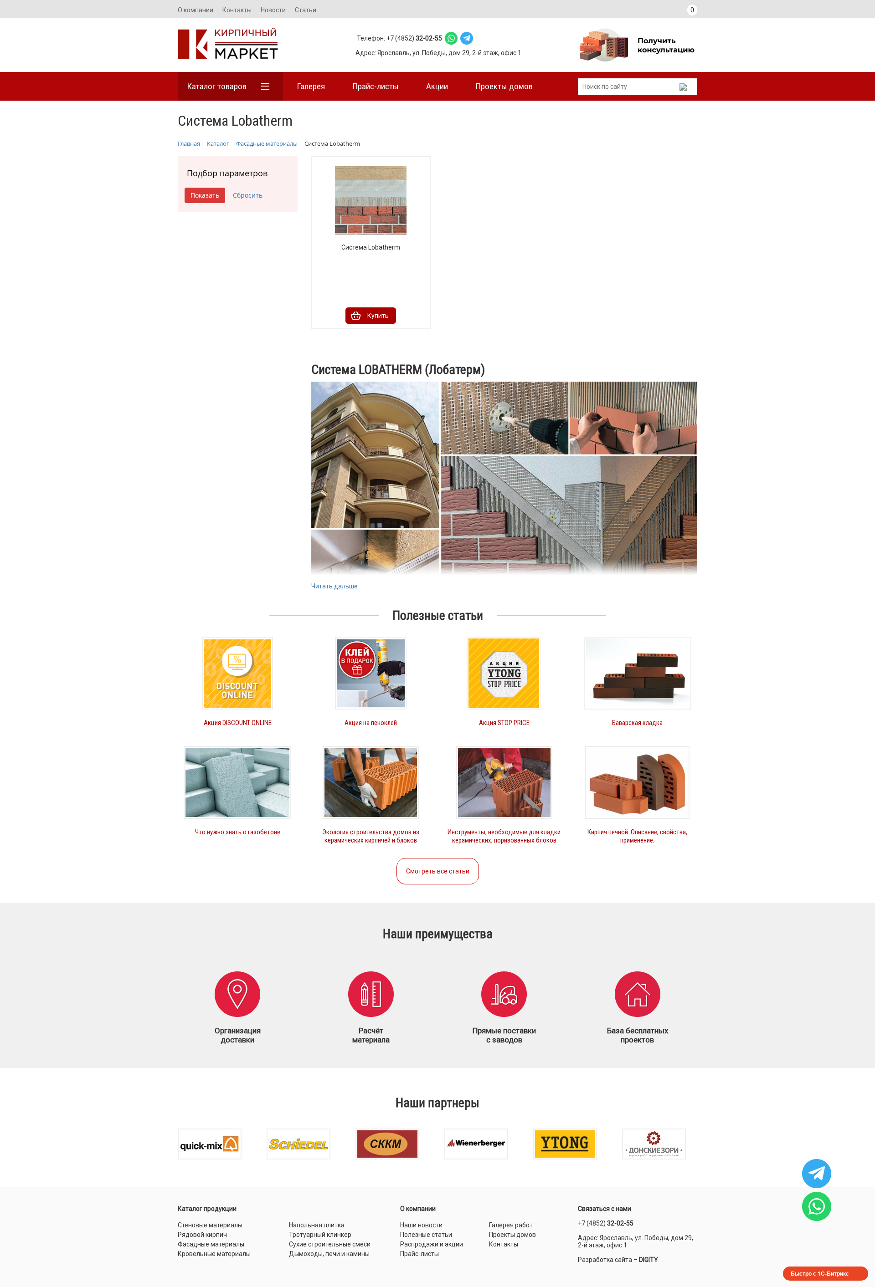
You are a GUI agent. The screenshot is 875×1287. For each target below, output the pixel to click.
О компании (195, 10)
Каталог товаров (217, 86)
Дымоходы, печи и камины (329, 1253)
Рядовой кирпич (202, 1234)
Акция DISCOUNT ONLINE (238, 723)
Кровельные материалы (214, 1253)
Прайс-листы (375, 86)
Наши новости (421, 1225)
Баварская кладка (637, 723)
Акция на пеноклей (371, 723)
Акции (437, 86)
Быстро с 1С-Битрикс (820, 1273)
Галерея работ (511, 1225)
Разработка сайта (605, 1259)
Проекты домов (504, 86)
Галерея (311, 86)
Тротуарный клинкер (320, 1234)
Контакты (237, 10)
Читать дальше (334, 586)
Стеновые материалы (210, 1225)
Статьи (305, 10)
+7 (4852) (605, 1223)
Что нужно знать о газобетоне (237, 832)
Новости (273, 10)
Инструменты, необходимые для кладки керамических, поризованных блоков (504, 836)
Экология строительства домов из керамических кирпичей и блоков (370, 836)
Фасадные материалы (211, 1244)
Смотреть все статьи (437, 871)
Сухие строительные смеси (330, 1244)
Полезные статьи (426, 1234)
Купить (378, 315)
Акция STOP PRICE (504, 723)
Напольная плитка (317, 1225)
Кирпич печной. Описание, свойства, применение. (637, 836)
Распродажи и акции (431, 1244)
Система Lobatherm (370, 247)
